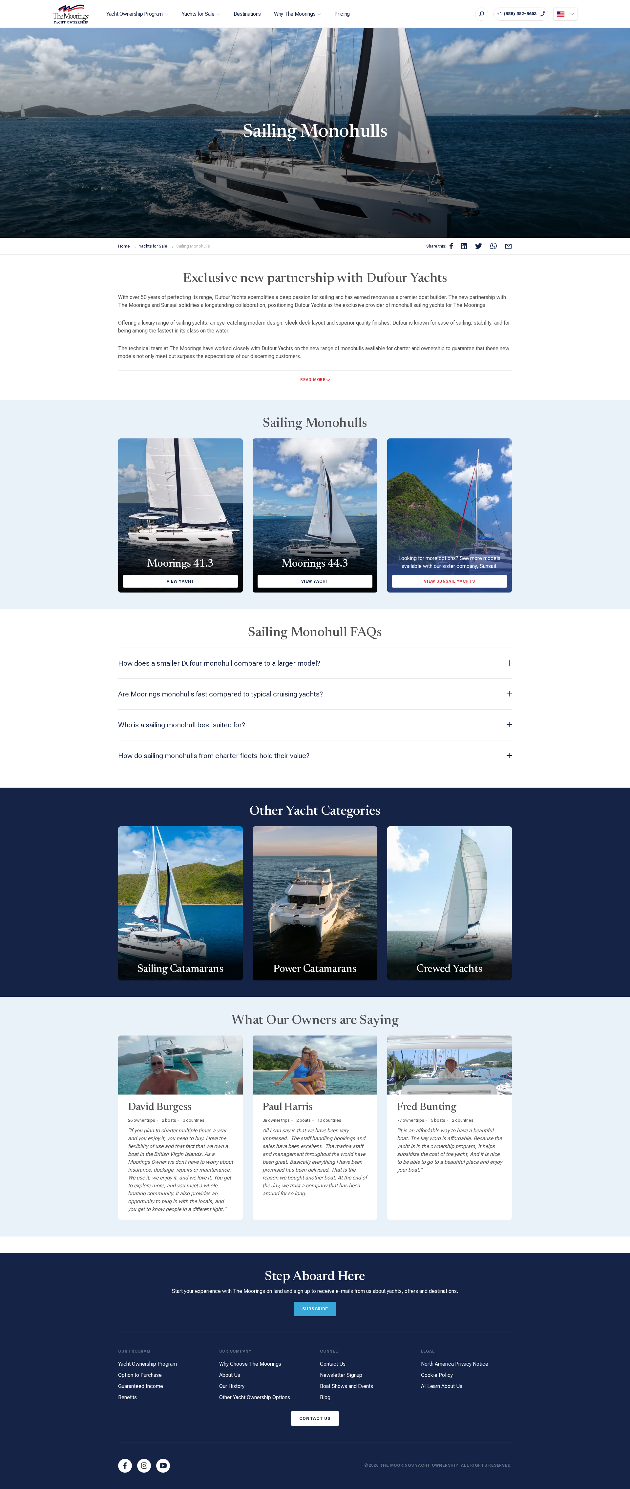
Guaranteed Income (140, 1386)
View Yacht (181, 581)
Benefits (127, 1397)
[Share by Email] (508, 246)
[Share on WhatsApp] (493, 246)
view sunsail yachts (449, 581)
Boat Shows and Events (346, 1386)
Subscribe (315, 1308)
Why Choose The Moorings (250, 1364)
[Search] (481, 14)
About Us (229, 1375)
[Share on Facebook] (451, 246)
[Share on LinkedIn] (464, 246)
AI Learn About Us (441, 1386)
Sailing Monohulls (193, 246)
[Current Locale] (565, 14)
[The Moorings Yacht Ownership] (71, 14)
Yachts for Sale (198, 14)
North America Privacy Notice (454, 1364)
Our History (231, 1386)
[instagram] (144, 1466)
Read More (313, 379)
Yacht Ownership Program (134, 14)
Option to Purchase (140, 1375)
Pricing (342, 14)
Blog (325, 1397)
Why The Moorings (294, 14)
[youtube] (163, 1466)
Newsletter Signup (341, 1375)
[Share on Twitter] (478, 246)
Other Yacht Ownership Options (254, 1397)
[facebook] (125, 1466)
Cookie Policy (437, 1375)
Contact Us (333, 1364)
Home (124, 246)
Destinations (247, 14)
